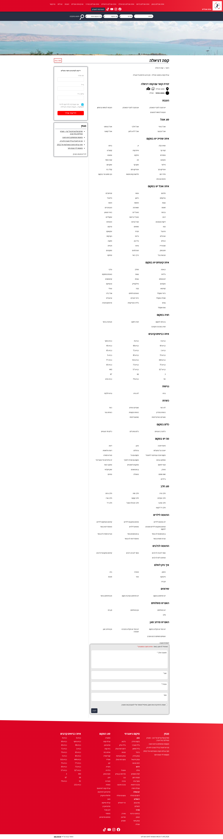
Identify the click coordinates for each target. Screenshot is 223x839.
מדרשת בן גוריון (120, 774)
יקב (109, 763)
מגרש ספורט (107, 455)
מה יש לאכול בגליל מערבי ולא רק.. (71, 141)
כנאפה (163, 269)
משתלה (136, 474)
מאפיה (108, 784)
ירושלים (137, 799)
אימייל (164, 684)
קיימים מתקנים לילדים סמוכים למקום (156, 527)
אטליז (108, 759)
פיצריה (108, 766)
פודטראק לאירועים (104, 792)
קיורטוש (163, 288)
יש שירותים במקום (159, 596)
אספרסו (163, 155)
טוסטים (136, 226)
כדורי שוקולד (161, 293)
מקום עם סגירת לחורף (131, 460)
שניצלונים (135, 250)
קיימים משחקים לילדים (104, 522)
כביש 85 (136, 355)
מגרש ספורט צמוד (159, 538)
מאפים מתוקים (107, 274)
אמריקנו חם (135, 169)
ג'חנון (137, 198)
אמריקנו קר (162, 169)
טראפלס (109, 298)
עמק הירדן (136, 756)
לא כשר (163, 407)
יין (138, 145)
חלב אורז (109, 498)
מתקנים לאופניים (133, 465)
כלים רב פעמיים (160, 431)
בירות (110, 145)
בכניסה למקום (161, 322)
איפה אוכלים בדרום (142, 4)
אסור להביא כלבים (132, 553)
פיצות (110, 203)
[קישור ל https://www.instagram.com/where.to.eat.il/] (115, 9)
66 (138, 374)
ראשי (167, 68)
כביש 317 (162, 369)
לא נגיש (136, 393)
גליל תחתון (136, 748)
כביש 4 (136, 341)
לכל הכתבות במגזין (79, 154)
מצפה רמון (136, 777)
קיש (164, 226)
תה (138, 160)
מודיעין (123, 817)
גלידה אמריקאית (133, 303)
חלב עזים (109, 493)
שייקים (136, 155)
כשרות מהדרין (161, 412)
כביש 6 (163, 341)
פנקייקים (109, 284)
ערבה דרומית (135, 784)
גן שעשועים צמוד (133, 534)
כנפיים (163, 241)
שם (165, 673)
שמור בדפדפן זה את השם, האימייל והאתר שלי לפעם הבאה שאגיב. (143, 705)
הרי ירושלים (122, 802)
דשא (110, 445)
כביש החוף (108, 341)
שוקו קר (136, 164)
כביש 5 (109, 355)
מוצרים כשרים (134, 407)
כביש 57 (136, 369)
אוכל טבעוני (161, 131)
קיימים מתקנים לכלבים (104, 553)
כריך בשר (135, 255)
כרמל (138, 752)
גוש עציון (137, 802)
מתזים (110, 474)
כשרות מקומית (134, 412)
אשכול (123, 770)
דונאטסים (162, 279)
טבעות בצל (162, 255)
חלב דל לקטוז (161, 507)
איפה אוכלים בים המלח (126, 4)
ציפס (137, 245)
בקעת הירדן (136, 741)
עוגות (164, 203)
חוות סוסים (162, 474)
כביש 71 (136, 350)
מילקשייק (135, 284)
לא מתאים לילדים (160, 522)
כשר (110, 407)
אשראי (136, 572)
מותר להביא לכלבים (159, 553)
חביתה (110, 245)
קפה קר (163, 150)
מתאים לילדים (134, 526)
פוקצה (110, 241)
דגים (164, 217)
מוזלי (110, 288)
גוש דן (124, 813)
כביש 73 (136, 365)
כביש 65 (109, 350)
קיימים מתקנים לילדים (131, 522)
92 (165, 379)
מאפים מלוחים (134, 293)
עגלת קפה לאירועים (103, 788)
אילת (138, 770)
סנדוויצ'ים (109, 193)
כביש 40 (109, 345)
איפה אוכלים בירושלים (108, 4)
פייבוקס (163, 577)
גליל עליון (122, 745)
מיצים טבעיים (161, 179)
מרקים (110, 226)
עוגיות (137, 279)
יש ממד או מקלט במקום (157, 629)
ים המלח (136, 792)
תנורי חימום (162, 465)
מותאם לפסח (134, 417)
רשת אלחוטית (107, 450)
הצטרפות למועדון (98, 9)
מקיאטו (163, 160)
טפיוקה (109, 255)
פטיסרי (108, 813)
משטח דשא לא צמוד (132, 538)
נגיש (164, 393)
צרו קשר (52, 4)
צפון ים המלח (121, 795)
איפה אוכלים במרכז (92, 4)
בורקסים (163, 198)
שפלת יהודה (136, 788)
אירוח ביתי (107, 752)
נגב (124, 777)
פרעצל (163, 231)
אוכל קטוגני (108, 131)
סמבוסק (163, 250)
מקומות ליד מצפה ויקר (75, 148)
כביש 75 (163, 365)
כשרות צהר (108, 412)
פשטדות (109, 222)
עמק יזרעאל (135, 759)
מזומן (164, 572)
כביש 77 (109, 360)
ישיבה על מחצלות (160, 450)
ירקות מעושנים (161, 222)
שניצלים (163, 236)
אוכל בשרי (162, 126)
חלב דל (109, 503)
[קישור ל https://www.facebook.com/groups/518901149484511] (119, 9)
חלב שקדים (162, 498)
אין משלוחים (135, 610)
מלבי (110, 269)
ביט (111, 572)
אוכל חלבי (135, 126)
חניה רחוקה (135, 322)
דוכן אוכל (107, 810)
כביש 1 (163, 350)
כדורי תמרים (135, 298)
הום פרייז (163, 245)
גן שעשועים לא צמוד (159, 534)
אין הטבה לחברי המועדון (131, 107)
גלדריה (108, 770)
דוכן (109, 777)
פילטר (163, 164)
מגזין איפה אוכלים (77, 4)
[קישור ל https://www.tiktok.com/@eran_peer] (107, 9)
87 (111, 374)
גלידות (163, 274)
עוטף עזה (136, 781)
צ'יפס (137, 236)
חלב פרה (162, 493)
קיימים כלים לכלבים (159, 557)
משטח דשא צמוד (106, 526)
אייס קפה (136, 150)
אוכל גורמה (135, 222)
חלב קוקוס (135, 498)
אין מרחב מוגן (107, 629)
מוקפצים (109, 250)
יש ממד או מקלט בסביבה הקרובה (130, 630)
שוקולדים (109, 217)
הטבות (67, 4)
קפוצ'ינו (109, 150)
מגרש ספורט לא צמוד (104, 534)
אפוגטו (110, 155)
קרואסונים (108, 279)
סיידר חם (163, 174)
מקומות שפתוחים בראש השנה (72, 137)
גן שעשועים (135, 469)
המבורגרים (108, 207)
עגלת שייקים (106, 802)
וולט (164, 615)
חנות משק (106, 774)
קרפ (137, 288)
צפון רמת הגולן (121, 759)
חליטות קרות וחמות (132, 174)
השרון (138, 817)
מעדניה (107, 781)
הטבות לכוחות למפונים (158, 112)
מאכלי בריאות (134, 217)
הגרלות (60, 4)
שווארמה (136, 207)
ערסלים (136, 450)
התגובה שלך (162, 652)
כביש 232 (108, 379)
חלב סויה (136, 493)
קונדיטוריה (106, 756)
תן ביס (163, 581)
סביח (137, 231)
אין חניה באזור (107, 322)
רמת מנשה (136, 763)
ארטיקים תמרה (107, 303)
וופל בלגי (109, 293)
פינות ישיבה (162, 445)
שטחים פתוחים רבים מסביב (156, 636)
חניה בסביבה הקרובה (158, 326)
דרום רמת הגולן (121, 748)
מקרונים (163, 284)
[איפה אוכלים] (217, 5)
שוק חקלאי (108, 469)
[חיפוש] (82, 16)
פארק (164, 469)
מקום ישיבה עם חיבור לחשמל (156, 455)
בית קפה (107, 748)
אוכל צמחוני (108, 126)
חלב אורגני (162, 503)
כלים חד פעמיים (106, 431)
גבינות (163, 212)
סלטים (163, 193)
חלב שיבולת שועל (132, 503)
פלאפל (109, 198)
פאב (108, 799)
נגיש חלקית (108, 393)
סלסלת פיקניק (105, 795)
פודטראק (107, 745)
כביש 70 (163, 355)
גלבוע (124, 741)
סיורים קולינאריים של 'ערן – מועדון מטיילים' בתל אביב (71, 132)
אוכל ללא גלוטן (134, 131)
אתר (165, 695)
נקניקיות (109, 236)
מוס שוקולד (162, 307)
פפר (137, 577)
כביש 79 (136, 379)
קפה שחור (108, 160)
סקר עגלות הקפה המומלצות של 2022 (70, 144)
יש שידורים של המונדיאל (104, 460)
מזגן (137, 445)
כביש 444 (162, 360)
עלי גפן (136, 241)
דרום (138, 766)
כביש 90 (163, 345)
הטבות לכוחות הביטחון (104, 107)
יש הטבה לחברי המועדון (158, 107)
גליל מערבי (136, 745)
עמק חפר (136, 820)
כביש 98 (136, 345)
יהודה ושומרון (135, 774)
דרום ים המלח (135, 795)
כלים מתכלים (134, 431)
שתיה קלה (162, 145)
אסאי (137, 193)
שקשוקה (109, 231)
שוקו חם (109, 164)
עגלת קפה (106, 741)
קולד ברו (109, 169)
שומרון (123, 820)
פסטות (136, 203)
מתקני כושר (108, 465)
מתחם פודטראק (104, 817)
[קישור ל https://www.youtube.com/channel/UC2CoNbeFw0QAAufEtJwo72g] (111, 9)
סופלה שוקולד (161, 298)
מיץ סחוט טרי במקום (105, 174)
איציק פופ (57, 836)
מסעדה (107, 738)
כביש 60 (109, 365)
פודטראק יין (106, 806)
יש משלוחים (161, 610)
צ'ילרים (163, 479)
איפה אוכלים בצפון (158, 4)
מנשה (124, 752)
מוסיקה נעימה (161, 460)
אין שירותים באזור (106, 596)
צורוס (164, 303)
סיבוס (110, 577)
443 (110, 369)
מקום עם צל (135, 455)
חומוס (164, 207)
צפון (138, 738)
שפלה (138, 824)
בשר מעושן (108, 212)
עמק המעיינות (121, 756)
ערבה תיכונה (121, 784)
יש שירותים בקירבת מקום (130, 596)
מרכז (138, 810)
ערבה (124, 781)
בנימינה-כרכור (135, 813)
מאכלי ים (136, 212)
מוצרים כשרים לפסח (159, 417)
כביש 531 (135, 360)
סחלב (137, 269)
